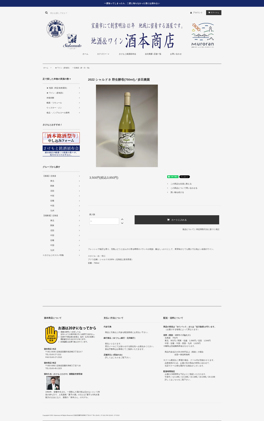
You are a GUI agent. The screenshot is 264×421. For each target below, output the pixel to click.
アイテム (215, 12)
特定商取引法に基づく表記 (207, 229)
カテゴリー (102, 54)
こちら (116, 357)
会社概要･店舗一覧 (153, 54)
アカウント (198, 12)
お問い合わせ (176, 54)
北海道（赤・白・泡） (82, 68)
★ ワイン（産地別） (61, 68)
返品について (188, 229)
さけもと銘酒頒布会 (127, 54)
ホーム (85, 54)
